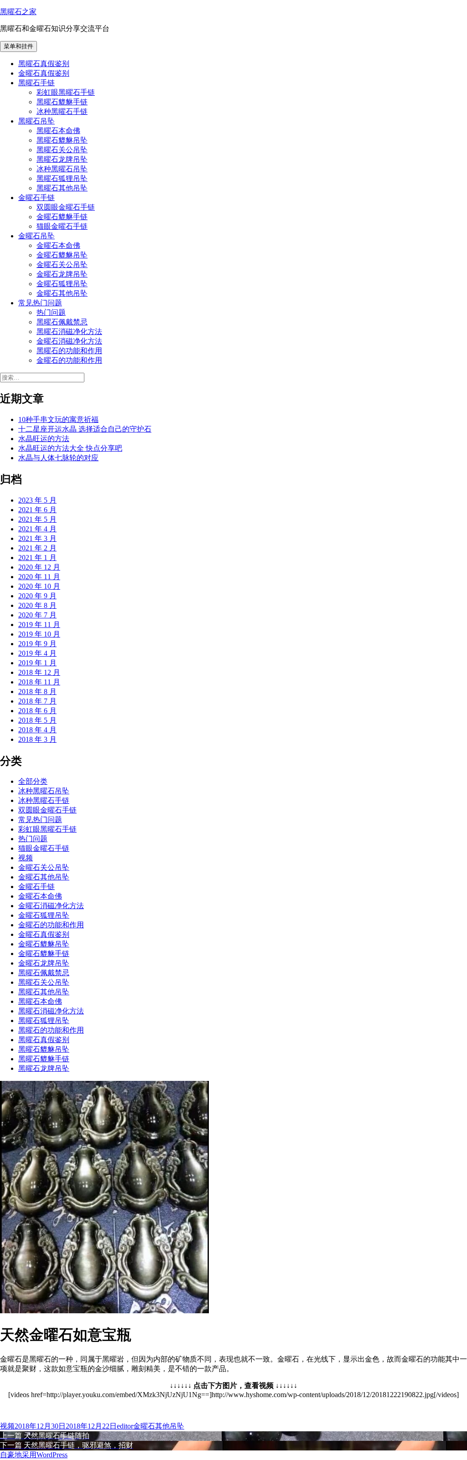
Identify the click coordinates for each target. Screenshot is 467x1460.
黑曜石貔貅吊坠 (62, 140)
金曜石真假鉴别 (43, 73)
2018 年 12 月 (39, 672)
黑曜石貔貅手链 (62, 102)
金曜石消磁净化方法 (69, 341)
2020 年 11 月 (39, 577)
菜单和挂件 (18, 46)
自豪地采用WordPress (33, 1455)
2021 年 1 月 (37, 557)
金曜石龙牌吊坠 (62, 274)
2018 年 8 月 (37, 691)
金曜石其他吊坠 (62, 293)
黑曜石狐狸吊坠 (62, 178)
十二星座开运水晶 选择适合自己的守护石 (84, 429)
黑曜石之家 (18, 11)
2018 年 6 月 (37, 711)
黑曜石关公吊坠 (62, 150)
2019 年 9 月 (37, 644)
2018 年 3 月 (37, 739)
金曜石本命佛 (58, 245)
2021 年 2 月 (37, 548)
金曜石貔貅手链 (62, 217)
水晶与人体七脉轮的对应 (58, 458)
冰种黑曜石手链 (62, 111)
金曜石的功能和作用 (69, 360)
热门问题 (51, 312)
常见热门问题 (40, 303)
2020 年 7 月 (37, 615)
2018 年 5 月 (37, 720)
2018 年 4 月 (37, 730)
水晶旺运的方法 (43, 438)
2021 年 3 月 (37, 538)
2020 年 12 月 (39, 567)
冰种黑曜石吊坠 (62, 169)
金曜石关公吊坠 (62, 264)
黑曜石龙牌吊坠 (62, 159)
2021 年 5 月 (37, 519)
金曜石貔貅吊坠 (62, 255)
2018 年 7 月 (37, 701)
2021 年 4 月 (37, 529)
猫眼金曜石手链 (62, 226)
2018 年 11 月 (39, 682)
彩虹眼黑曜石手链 (65, 92)
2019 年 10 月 (39, 634)
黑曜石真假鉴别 (43, 63)
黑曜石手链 (36, 83)
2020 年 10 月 (39, 586)
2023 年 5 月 (37, 500)
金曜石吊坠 (36, 236)
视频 (25, 858)
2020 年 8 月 (37, 605)
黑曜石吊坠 (36, 121)
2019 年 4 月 (37, 653)
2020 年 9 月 (37, 596)
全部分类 (32, 781)
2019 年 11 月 (39, 624)
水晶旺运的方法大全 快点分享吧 (70, 448)
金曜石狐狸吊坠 (62, 284)
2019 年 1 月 (37, 663)
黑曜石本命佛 (58, 130)
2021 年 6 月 (37, 510)
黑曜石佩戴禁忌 (62, 322)
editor (125, 1426)
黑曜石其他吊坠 (62, 188)
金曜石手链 (36, 197)
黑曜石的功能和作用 (69, 351)
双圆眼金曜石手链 (65, 207)
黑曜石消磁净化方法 (69, 331)
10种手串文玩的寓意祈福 (58, 419)
